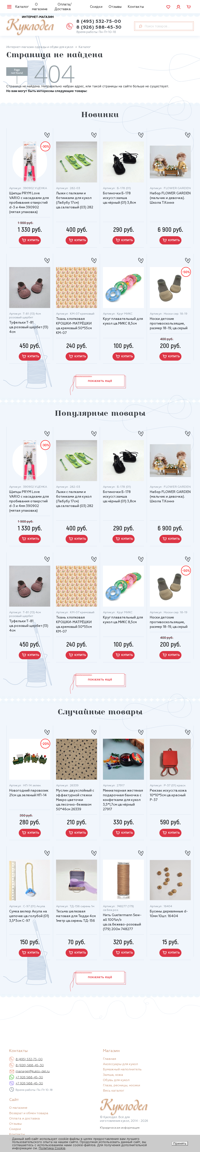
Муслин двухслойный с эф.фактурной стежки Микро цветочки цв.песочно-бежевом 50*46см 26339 (75, 800)
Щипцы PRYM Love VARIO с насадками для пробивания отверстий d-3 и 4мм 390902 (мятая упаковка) (29, 203)
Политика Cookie (52, 1148)
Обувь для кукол (116, 1080)
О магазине (39, 7)
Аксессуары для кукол (120, 1064)
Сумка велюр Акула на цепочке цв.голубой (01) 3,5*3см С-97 (29, 916)
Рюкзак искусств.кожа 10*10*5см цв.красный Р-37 (168, 795)
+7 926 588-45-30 (29, 1077)
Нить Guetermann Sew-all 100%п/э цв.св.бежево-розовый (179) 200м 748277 (122, 922)
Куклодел (30, 26)
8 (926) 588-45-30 (98, 27)
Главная (109, 1059)
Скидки (96, 7)
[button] (100, 381)
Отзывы (115, 7)
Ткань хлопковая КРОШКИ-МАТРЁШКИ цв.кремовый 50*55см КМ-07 (74, 326)
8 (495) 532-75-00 (98, 21)
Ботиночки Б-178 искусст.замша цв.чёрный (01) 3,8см (119, 198)
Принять (179, 1143)
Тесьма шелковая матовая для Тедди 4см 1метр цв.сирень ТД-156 (76, 916)
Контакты (136, 7)
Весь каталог (113, 1090)
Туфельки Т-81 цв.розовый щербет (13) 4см (28, 327)
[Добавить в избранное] (47, 133)
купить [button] (33, 240)
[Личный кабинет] (178, 7)
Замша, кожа (113, 1075)
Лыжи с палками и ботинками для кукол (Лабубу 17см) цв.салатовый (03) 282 (74, 200)
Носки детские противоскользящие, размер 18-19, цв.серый (169, 323)
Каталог (22, 7)
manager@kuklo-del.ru (33, 1071)
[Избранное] (168, 7)
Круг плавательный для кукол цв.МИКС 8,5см (123, 321)
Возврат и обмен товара (28, 1113)
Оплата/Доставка (63, 7)
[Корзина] (189, 7)
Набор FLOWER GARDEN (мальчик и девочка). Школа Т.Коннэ (170, 198)
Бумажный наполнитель (122, 1069)
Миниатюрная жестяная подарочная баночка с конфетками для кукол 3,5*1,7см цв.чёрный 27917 (123, 800)
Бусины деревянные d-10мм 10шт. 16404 (169, 914)
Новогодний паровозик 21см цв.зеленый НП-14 (28, 793)
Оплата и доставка (24, 1118)
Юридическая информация (119, 1127)
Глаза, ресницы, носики (121, 1085)
